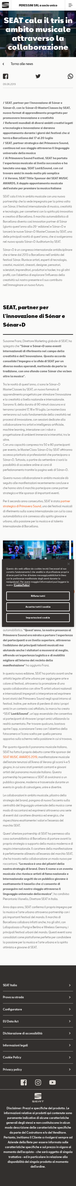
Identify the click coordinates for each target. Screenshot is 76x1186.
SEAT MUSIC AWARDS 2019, (20, 757)
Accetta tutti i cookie (38, 606)
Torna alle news (22, 64)
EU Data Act (11, 1021)
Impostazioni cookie (38, 617)
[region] (38, 593)
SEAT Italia (10, 985)
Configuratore (12, 1009)
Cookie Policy (12, 1057)
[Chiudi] (68, 563)
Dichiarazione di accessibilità (22, 1033)
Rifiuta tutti (38, 596)
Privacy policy (12, 1069)
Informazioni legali (15, 1045)
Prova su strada (13, 997)
